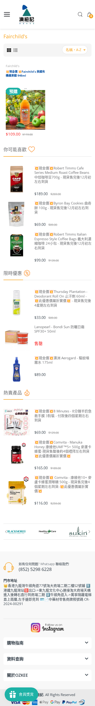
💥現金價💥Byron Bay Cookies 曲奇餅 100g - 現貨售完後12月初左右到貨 (62, 207)
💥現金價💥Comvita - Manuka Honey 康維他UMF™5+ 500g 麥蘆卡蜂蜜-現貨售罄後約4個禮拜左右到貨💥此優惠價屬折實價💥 (62, 449)
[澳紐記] (26, 14)
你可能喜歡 (15, 149)
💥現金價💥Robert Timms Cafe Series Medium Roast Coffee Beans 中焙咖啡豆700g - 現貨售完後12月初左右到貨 (62, 175)
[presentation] (5, 531)
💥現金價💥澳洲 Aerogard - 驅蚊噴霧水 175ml (61, 360)
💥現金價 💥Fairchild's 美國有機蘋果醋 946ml (25, 74)
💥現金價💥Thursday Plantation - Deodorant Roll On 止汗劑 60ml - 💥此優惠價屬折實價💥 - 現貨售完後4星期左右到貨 (62, 298)
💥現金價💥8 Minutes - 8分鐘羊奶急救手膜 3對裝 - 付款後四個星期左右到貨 (63, 415)
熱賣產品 (12, 393)
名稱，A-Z (73, 49)
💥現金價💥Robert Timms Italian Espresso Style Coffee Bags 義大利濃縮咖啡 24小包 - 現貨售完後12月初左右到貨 (63, 241)
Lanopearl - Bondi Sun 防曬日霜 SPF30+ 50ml (59, 329)
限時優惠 (12, 273)
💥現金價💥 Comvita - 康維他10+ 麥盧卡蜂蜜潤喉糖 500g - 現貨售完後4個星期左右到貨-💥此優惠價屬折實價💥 (63, 484)
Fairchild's (12, 66)
